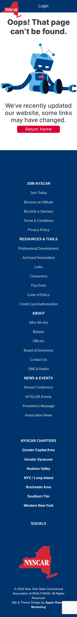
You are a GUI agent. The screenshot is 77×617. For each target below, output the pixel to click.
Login (43, 6)
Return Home (38, 129)
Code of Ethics (38, 295)
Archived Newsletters (38, 258)
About (38, 313)
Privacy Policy (38, 230)
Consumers (38, 276)
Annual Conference (38, 387)
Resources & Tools (38, 239)
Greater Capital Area (38, 450)
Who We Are (38, 322)
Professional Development (38, 248)
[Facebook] (36, 531)
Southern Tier (38, 496)
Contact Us (38, 359)
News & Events (38, 378)
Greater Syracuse (38, 459)
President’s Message (39, 406)
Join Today (38, 193)
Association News (38, 415)
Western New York (38, 505)
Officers (38, 341)
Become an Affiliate (38, 202)
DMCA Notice (38, 369)
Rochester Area (38, 487)
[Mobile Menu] (73, 4)
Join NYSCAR (38, 183)
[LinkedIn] (41, 531)
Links (38, 267)
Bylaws (38, 332)
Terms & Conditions (38, 220)
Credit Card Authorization (38, 304)
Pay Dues (38, 285)
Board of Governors (38, 350)
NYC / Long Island (38, 478)
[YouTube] (38, 531)
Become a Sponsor (38, 211)
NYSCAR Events (38, 397)
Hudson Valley (38, 468)
